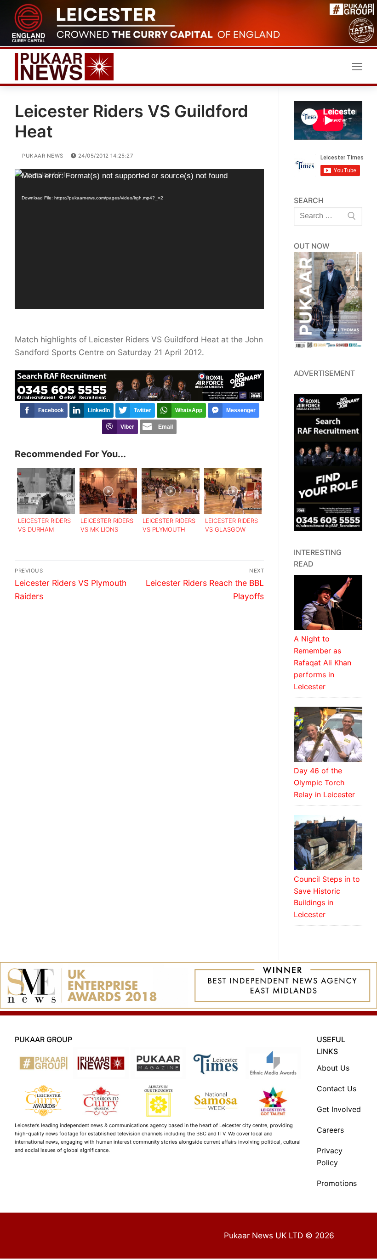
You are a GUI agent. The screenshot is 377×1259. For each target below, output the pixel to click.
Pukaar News (42, 156)
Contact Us (336, 1088)
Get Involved (339, 1109)
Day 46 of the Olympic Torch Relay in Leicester (324, 782)
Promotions (337, 1183)
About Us (333, 1067)
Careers (330, 1129)
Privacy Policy (330, 1156)
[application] (139, 239)
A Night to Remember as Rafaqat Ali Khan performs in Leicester (322, 662)
